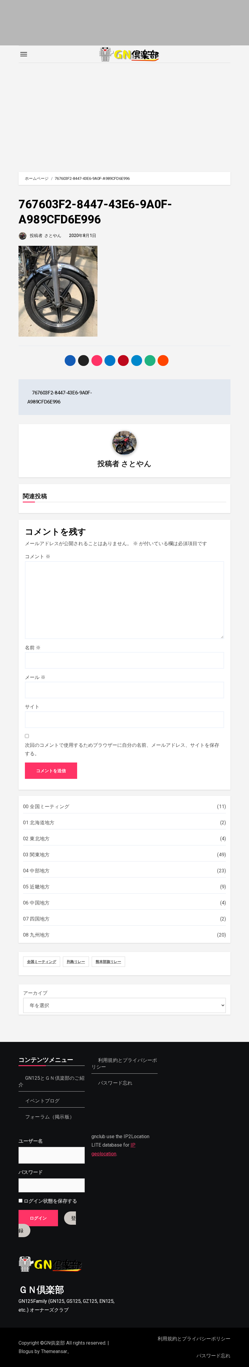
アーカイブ (35, 993)
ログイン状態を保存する (49, 1201)
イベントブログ (42, 1101)
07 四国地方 (36, 919)
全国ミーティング (41, 962)
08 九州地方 (36, 935)
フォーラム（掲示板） (49, 1117)
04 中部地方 (36, 871)
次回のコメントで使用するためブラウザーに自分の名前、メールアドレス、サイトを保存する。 (122, 749)
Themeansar (54, 1351)
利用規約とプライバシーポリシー (194, 1339)
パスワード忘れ (115, 1083)
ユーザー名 (31, 1141)
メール (35, 677)
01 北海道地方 (39, 822)
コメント (37, 556)
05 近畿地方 (36, 887)
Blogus (26, 1351)
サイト (32, 707)
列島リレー (76, 962)
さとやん (52, 235)
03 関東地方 (36, 855)
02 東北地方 (36, 839)
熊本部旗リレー (108, 962)
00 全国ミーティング (46, 806)
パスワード (31, 1172)
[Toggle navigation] (24, 54)
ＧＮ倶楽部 (41, 1289)
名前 (33, 648)
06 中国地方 (36, 903)
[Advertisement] (125, 114)
